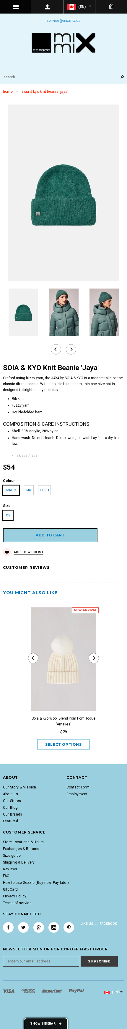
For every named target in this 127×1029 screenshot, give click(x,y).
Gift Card (10, 889)
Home (8, 92)
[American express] (28, 991)
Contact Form (77, 787)
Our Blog (10, 808)
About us (10, 794)
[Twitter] (23, 927)
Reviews (10, 869)
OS (8, 515)
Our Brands (12, 814)
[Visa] (9, 991)
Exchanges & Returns (21, 849)
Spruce (11, 490)
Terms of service (17, 903)
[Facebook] (8, 927)
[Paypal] (76, 991)
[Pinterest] (69, 927)
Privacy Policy (14, 896)
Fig (28, 490)
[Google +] (38, 927)
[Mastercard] (52, 991)
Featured (10, 821)
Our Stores (12, 801)
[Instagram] (53, 927)
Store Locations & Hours (23, 842)
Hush (44, 490)
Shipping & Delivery (19, 862)
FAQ (6, 876)
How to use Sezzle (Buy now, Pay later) (36, 883)
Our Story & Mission (19, 787)
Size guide (12, 856)
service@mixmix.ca (63, 21)
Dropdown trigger (48, 7)
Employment (76, 794)
